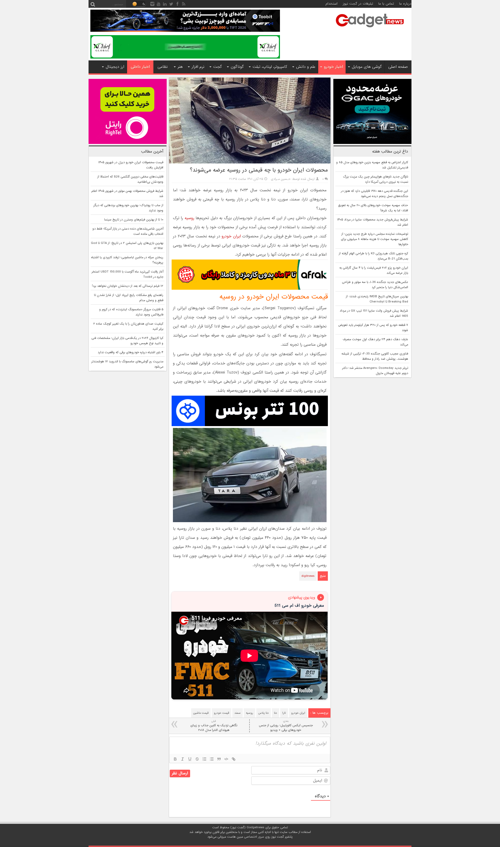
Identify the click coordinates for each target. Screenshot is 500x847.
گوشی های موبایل (367, 67)
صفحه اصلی (398, 67)
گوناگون (237, 67)
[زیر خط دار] (189, 759)
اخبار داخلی (140, 67)
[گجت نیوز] (370, 29)
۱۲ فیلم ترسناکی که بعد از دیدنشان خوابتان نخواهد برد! (127, 286)
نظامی (163, 67)
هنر (180, 67)
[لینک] (233, 759)
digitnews (308, 576)
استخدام (332, 3)
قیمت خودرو (221, 713)
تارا (284, 713)
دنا (275, 713)
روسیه (189, 218)
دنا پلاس (263, 713)
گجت (217, 67)
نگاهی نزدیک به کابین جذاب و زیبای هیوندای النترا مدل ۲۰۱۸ (213, 725)
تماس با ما (386, 3)
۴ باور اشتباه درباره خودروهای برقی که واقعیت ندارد (130, 352)
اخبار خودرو (333, 67)
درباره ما (405, 3)
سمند (237, 713)
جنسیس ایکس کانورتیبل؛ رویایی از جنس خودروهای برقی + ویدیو (286, 725)
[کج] (182, 759)
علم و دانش (305, 67)
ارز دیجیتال (115, 67)
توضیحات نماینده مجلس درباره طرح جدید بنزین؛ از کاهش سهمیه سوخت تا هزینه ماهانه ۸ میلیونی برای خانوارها (374, 239)
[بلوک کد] (226, 759)
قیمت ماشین (201, 713)
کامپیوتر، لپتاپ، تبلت (270, 67)
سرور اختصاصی (254, 837)
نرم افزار (198, 67)
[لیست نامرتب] (211, 759)
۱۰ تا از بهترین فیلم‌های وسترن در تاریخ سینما (133, 219)
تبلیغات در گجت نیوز (358, 3)
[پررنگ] (175, 759)
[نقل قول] (219, 759)
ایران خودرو (231, 236)
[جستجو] (93, 4)
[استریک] (197, 759)
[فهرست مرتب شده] (204, 759)
